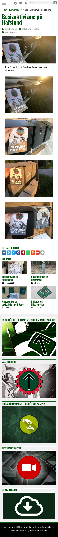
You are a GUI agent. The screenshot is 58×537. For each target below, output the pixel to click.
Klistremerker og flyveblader (39, 278)
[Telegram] (15, 3)
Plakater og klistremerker (38, 303)
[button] (4, 3)
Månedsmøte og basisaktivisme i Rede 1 (13, 303)
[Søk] (55, 2)
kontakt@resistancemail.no (33, 530)
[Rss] (25, 3)
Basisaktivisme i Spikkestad (10, 278)
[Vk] (20, 3)
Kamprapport (11, 32)
